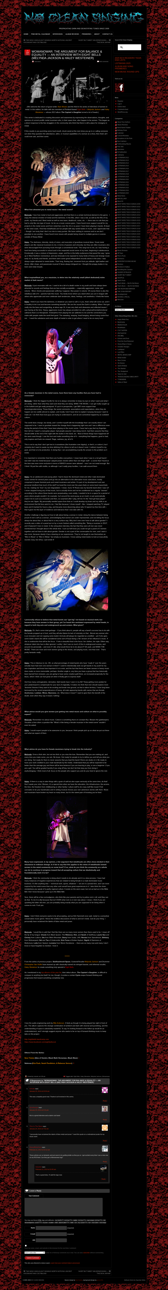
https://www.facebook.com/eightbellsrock (40, 1042)
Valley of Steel (122, 382)
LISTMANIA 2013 (123, 160)
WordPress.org (123, 112)
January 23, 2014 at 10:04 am (39, 1091)
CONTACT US (107, 34)
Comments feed (123, 109)
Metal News (121, 196)
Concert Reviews (123, 136)
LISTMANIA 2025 (123, 193)
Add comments (103, 61)
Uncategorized (122, 294)
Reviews (120, 264)
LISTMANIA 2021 (123, 182)
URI (33, 1240)
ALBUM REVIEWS (72, 34)
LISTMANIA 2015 (123, 166)
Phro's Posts (121, 256)
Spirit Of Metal (122, 366)
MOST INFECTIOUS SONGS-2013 (128, 215)
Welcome (120, 299)
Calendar (120, 133)
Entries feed (122, 107)
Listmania (120, 155)
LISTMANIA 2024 (123, 190)
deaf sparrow (122, 333)
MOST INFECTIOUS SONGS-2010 (128, 207)
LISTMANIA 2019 (123, 177)
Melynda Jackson (96, 1076)
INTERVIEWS (58, 34)
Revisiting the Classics (124, 269)
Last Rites (121, 352)
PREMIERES (86, 34)
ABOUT (97, 34)
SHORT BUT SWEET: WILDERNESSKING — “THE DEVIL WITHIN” (94, 41)
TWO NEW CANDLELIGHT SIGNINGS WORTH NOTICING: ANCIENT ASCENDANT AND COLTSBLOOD (47, 41)
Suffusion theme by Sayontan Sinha (134, 1280)
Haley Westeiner (85, 1076)
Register (120, 101)
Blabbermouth (122, 325)
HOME (26, 34)
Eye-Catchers (121, 141)
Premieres (120, 259)
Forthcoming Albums (124, 144)
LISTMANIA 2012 (123, 157)
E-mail (33, 1234)
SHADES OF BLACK (124, 272)
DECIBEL (121, 336)
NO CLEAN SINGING (37, 1280)
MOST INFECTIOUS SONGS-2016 (128, 223)
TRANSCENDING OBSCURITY (128, 377)
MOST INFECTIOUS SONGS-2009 (128, 204)
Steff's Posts (121, 280)
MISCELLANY (122, 198)
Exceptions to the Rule (124, 138)
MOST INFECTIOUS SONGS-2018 (128, 228)
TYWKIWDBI (122, 379)
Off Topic (120, 253)
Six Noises (121, 363)
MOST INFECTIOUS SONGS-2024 (128, 245)
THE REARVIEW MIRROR (126, 289)
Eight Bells (81, 109)
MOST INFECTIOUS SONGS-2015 (128, 220)
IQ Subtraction (122, 152)
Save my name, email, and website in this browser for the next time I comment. (50, 1248)
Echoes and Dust (123, 338)
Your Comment (34, 1196)
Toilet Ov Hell (122, 374)
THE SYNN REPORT (124, 291)
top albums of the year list (51, 972)
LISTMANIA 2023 (123, 188)
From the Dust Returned (126, 341)
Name (33, 1228)
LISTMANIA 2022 (123, 185)
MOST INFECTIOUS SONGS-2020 (128, 234)
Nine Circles (122, 360)
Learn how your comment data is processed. (65, 1263)
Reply (105, 1101)
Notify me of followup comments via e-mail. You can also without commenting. (74, 1253)
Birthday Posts (122, 130)
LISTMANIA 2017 (123, 171)
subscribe (86, 1253)
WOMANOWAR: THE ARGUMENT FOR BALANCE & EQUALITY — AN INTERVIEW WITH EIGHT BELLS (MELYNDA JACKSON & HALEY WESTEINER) (67, 55)
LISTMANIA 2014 (123, 163)
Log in (120, 104)
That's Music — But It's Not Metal (128, 286)
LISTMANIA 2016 (123, 168)
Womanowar (106, 1076)
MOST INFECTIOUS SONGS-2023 (128, 242)
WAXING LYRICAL (123, 297)
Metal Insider (122, 358)
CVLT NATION (122, 330)
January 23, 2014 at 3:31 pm (39, 1110)
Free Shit (120, 147)
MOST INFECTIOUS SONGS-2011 (128, 209)
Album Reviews (122, 125)
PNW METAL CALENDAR (40, 34)
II (73, 1063)
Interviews (38, 61)
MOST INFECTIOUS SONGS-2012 (128, 212)
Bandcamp (121, 322)
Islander (36, 1076)
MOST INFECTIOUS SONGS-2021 (128, 237)
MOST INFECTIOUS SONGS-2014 (128, 218)
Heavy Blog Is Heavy (124, 344)
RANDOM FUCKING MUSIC (126, 261)
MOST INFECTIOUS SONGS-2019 (128, 231)
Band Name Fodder (123, 127)
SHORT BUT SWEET (124, 275)
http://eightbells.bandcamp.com (36, 1039)
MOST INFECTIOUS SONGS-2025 (128, 248)
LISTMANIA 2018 (123, 174)
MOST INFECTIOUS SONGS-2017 (128, 226)
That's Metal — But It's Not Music (128, 283)
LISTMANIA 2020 (123, 179)
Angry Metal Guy (123, 319)
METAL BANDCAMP (124, 355)
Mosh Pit (120, 201)
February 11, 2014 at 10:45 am (46, 1169)
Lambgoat (121, 349)
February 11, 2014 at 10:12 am (40, 1150)
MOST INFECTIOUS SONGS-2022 (128, 239)
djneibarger (34, 1107)
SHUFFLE (120, 278)
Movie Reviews (122, 250)
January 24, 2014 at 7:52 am (39, 1129)
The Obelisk (122, 368)
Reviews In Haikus (123, 267)
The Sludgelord (123, 371)
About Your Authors (123, 122)
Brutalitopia (121, 327)
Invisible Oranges (123, 347)
